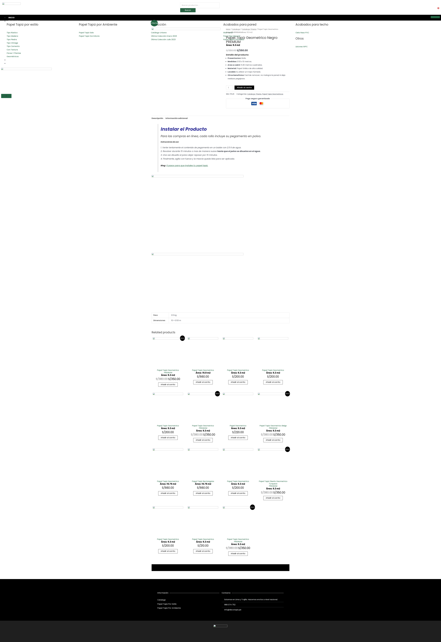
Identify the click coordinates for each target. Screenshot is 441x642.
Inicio (11, 17)
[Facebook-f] (216, 636)
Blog (11, 63)
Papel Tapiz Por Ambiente (169, 608)
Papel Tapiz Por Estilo (167, 604)
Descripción (157, 118)
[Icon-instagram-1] (220, 636)
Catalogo (236, 29)
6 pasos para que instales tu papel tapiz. (187, 165)
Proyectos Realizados (20, 60)
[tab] (157, 118)
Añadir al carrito (244, 87)
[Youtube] (225, 636)
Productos (14, 21)
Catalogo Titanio (249, 29)
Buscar (188, 10)
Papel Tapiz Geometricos (272, 94)
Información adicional (176, 118)
